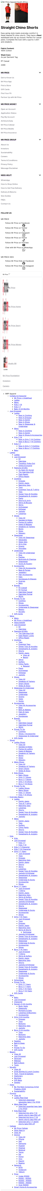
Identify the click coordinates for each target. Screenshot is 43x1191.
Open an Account (8, 109)
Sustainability (6, 152)
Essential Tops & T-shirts (29, 489)
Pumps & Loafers (26, 522)
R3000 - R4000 (25, 1183)
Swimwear (27, 932)
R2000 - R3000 (25, 1180)
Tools (16, 1065)
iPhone (21, 1139)
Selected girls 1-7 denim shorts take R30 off (29, 1123)
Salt (20, 1141)
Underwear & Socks (27, 880)
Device (17, 1135)
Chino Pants (24, 664)
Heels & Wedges (25, 524)
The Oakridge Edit (26, 472)
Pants (21, 498)
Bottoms (22, 1024)
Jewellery (22, 572)
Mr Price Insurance (9, 133)
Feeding (17, 1041)
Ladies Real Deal (21, 1098)
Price (16, 1174)
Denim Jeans (24, 483)
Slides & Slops (24, 686)
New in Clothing (25, 415)
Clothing (17, 479)
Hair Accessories (26, 574)
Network (17, 1165)
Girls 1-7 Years (20, 851)
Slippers (22, 533)
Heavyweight (19, 622)
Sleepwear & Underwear (24, 688)
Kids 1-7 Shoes (25, 792)
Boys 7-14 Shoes (25, 784)
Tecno (21, 1152)
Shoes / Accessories (27, 734)
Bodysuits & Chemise (27, 559)
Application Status (8, 113)
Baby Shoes (23, 775)
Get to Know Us (7, 78)
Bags (21, 707)
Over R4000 (24, 1185)
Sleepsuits (23, 1008)
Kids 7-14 (18, 404)
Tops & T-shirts (25, 803)
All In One (22, 544)
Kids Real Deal (20, 1111)
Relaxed (26, 666)
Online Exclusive (25, 465)
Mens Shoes (19, 762)
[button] (21, 72)
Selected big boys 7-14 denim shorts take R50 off (29, 1118)
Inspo (12, 1085)
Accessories (19, 566)
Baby (16, 450)
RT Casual (23, 588)
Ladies (17, 400)
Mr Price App (6, 81)
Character (18, 1002)
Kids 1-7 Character (22, 847)
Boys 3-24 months (21, 1030)
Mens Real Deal (20, 1104)
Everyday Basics (16, 797)
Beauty (21, 609)
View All (22, 518)
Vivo (20, 1159)
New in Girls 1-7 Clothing (29, 446)
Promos (13, 1093)
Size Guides (6, 196)
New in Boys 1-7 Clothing (29, 448)
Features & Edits (21, 468)
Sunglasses (23, 716)
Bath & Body (19, 1063)
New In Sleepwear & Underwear (27, 425)
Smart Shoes (24, 683)
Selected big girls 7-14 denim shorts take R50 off (29, 1114)
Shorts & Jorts (25, 500)
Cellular (13, 1126)
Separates (23, 540)
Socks (21, 701)
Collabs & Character (18, 396)
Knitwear (22, 509)
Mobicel (22, 1150)
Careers (4, 156)
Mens (16, 402)
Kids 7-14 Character (22, 849)
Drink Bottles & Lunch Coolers (26, 1071)
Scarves (22, 581)
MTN (20, 1167)
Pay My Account (8, 117)
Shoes (16, 516)
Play (16, 1045)
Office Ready (24, 476)
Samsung (22, 1143)
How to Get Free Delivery (11, 188)
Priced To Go (19, 598)
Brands (17, 585)
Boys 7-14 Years (21, 949)
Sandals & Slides (25, 520)
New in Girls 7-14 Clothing (29, 439)
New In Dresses (25, 418)
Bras (20, 555)
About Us (5, 145)
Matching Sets (24, 485)
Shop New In (19, 1130)
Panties (22, 557)
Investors (5, 148)
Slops (21, 531)
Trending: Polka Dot (27, 463)
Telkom (22, 1172)
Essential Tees (24, 644)
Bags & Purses (24, 570)
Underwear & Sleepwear (29, 607)
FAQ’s (3, 200)
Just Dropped (15, 411)
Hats (20, 577)
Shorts (21, 651)
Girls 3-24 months (21, 1017)
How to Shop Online (9, 184)
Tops (21, 487)
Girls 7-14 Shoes (25, 782)
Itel (20, 1154)
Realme (22, 1163)
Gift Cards (5, 89)
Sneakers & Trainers (27, 527)
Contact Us (5, 204)
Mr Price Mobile (7, 129)
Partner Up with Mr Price (11, 97)
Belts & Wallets (25, 710)
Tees (20, 492)
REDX (21, 596)
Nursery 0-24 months (23, 1004)
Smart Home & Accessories (25, 1187)
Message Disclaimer (9, 168)
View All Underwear (27, 553)
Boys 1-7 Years (20, 886)
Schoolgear (19, 980)
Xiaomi (21, 1161)
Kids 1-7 (17, 407)
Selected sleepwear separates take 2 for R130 (29, 1101)
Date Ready (23, 474)
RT (20, 459)
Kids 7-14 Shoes (25, 795)
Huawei (22, 1146)
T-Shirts (22, 891)
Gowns (21, 546)
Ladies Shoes (19, 742)
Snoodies (22, 548)
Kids (11, 836)
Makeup (17, 1061)
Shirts (21, 659)
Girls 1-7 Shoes (25, 777)
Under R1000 (24, 1176)
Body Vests (23, 1006)
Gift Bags (18, 1080)
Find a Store (6, 85)
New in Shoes (24, 422)
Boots (21, 529)
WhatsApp (5, 180)
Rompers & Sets (25, 1010)
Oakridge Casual (25, 592)
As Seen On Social (26, 470)
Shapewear (23, 561)
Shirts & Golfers (25, 897)
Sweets (17, 1082)
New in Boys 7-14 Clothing (30, 442)
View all (26, 655)
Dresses (22, 481)
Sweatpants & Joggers (28, 496)
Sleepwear (18, 535)
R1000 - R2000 (25, 1178)
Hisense (22, 1148)
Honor (21, 1156)
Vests (21, 699)
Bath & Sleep (19, 1043)
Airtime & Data (7, 121)
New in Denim (24, 420)
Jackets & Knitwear (27, 873)
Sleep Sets (23, 542)
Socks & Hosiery (25, 564)
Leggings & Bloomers (27, 1013)
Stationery (18, 1076)
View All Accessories (27, 568)
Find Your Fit (6, 93)
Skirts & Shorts (25, 930)
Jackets (22, 511)
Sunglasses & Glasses (27, 579)
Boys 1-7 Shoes (25, 779)
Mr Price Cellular (8, 125)
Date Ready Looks (26, 636)
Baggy (25, 657)
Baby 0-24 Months (22, 409)
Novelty (22, 612)
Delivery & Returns (8, 192)
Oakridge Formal (25, 594)
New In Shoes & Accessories (30, 435)
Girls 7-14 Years (20, 917)
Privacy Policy (7, 164)
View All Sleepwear (27, 537)
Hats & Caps (24, 712)
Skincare (17, 1058)
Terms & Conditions (9, 160)
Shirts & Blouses (25, 503)
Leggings (22, 513)
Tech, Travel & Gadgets (23, 1074)
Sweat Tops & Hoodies (28, 494)
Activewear (23, 507)
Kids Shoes (18, 773)
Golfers (22, 662)
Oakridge (22, 461)
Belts (21, 583)
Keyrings (17, 1078)
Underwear (18, 551)
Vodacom (22, 1170)
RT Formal (23, 590)
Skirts (21, 505)
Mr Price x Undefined (23, 398)
